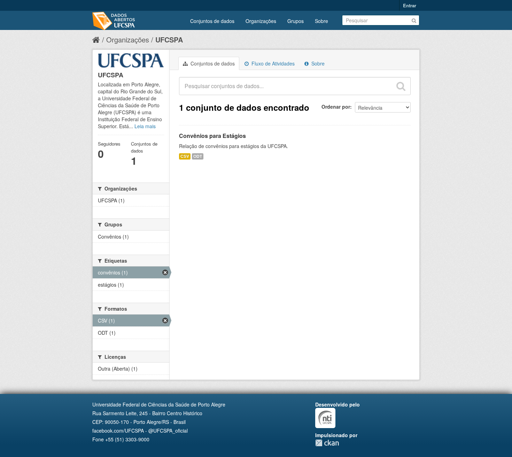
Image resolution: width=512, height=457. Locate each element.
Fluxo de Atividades (272, 63)
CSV (184, 156)
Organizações (261, 20)
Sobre (321, 20)
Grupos (295, 20)
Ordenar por (335, 106)
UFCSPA (169, 39)
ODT (197, 156)
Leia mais (145, 126)
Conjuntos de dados (212, 20)
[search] (400, 86)
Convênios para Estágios (212, 136)
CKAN (327, 443)
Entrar (409, 5)
